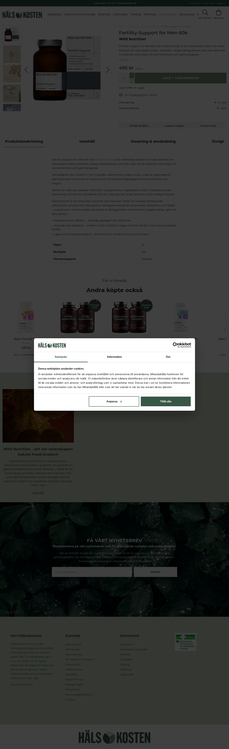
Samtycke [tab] (61, 356)
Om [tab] (168, 356)
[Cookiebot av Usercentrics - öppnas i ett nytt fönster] (175, 345)
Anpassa (111, 401)
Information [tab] (114, 356)
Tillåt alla (165, 401)
